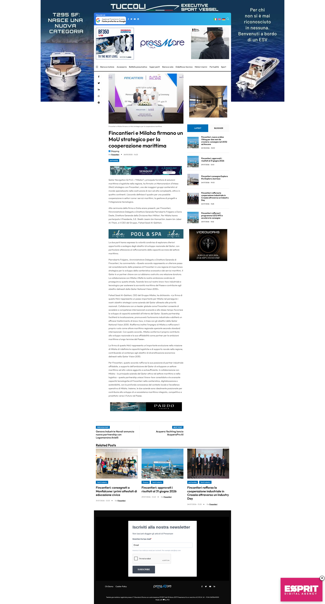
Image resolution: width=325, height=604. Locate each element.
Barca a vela (167, 67)
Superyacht (154, 67)
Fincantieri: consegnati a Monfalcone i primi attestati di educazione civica (116, 491)
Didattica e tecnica (184, 67)
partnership (114, 160)
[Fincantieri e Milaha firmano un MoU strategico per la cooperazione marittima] (99, 89)
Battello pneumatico (138, 67)
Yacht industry (102, 482)
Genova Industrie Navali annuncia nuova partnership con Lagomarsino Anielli (115, 434)
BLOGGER (218, 128)
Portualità (214, 67)
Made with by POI (162, 600)
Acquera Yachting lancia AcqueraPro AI (169, 433)
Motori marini (201, 67)
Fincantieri (115, 154)
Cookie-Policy (121, 586)
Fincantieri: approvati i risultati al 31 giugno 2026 (212, 159)
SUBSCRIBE (144, 569)
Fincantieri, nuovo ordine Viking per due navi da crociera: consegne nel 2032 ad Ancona (214, 141)
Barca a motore (107, 67)
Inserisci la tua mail (142, 539)
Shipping (115, 151)
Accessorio (122, 67)
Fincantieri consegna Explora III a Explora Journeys (214, 177)
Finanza (145, 482)
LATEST (197, 128)
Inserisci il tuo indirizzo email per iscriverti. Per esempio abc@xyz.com (157, 550)
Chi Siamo (109, 586)
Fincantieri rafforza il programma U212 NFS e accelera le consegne (212, 215)
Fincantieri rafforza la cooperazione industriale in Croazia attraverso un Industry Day (215, 197)
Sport (223, 67)
